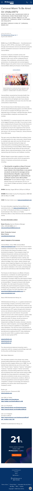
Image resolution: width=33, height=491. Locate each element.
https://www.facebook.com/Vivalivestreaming (13, 407)
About (16, 473)
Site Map (12, 486)
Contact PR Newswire (16, 470)
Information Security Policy (24, 484)
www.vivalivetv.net (6, 343)
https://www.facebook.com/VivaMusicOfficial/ (13, 409)
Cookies (21, 486)
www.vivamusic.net (6, 341)
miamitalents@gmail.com (8, 236)
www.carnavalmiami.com (25, 200)
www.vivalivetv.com (6, 339)
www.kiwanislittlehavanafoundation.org (12, 291)
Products (16, 471)
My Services (16, 475)
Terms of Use (5, 484)
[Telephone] (27, 2)
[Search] (31, 2)
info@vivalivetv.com (6, 393)
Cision (19, 488)
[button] (16, 79)
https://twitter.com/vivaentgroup (10, 399)
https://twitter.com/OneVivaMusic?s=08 (12, 401)
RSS (17, 486)
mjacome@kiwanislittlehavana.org (10, 228)
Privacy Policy (13, 484)
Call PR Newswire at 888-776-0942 (17, 479)
